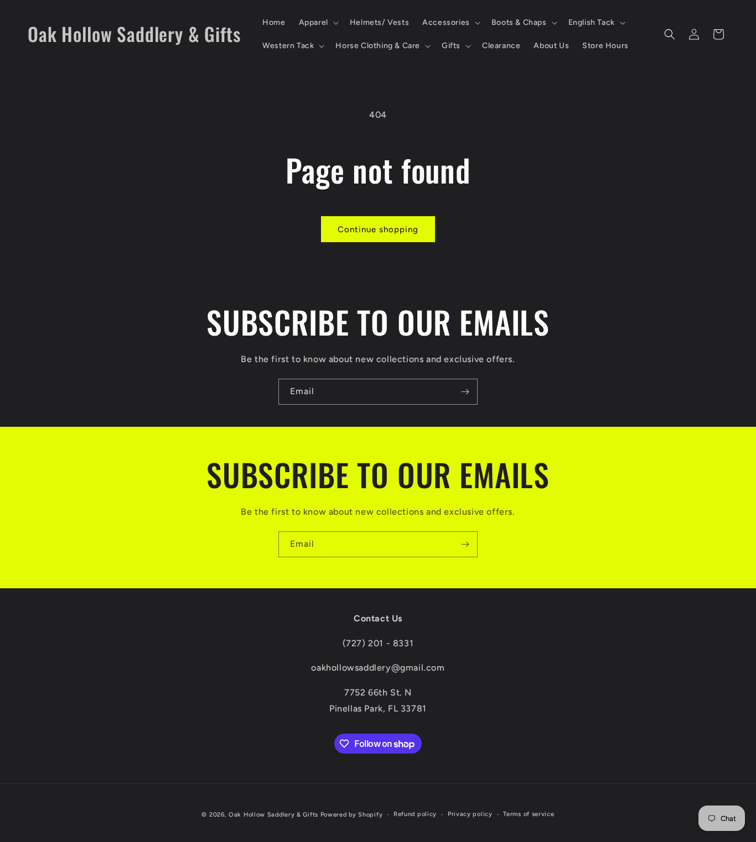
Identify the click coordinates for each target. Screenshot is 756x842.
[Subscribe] (465, 392)
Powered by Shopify (351, 814)
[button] (317, 22)
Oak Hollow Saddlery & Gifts (273, 814)
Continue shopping (378, 229)
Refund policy (415, 814)
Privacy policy (470, 814)
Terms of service (528, 814)
